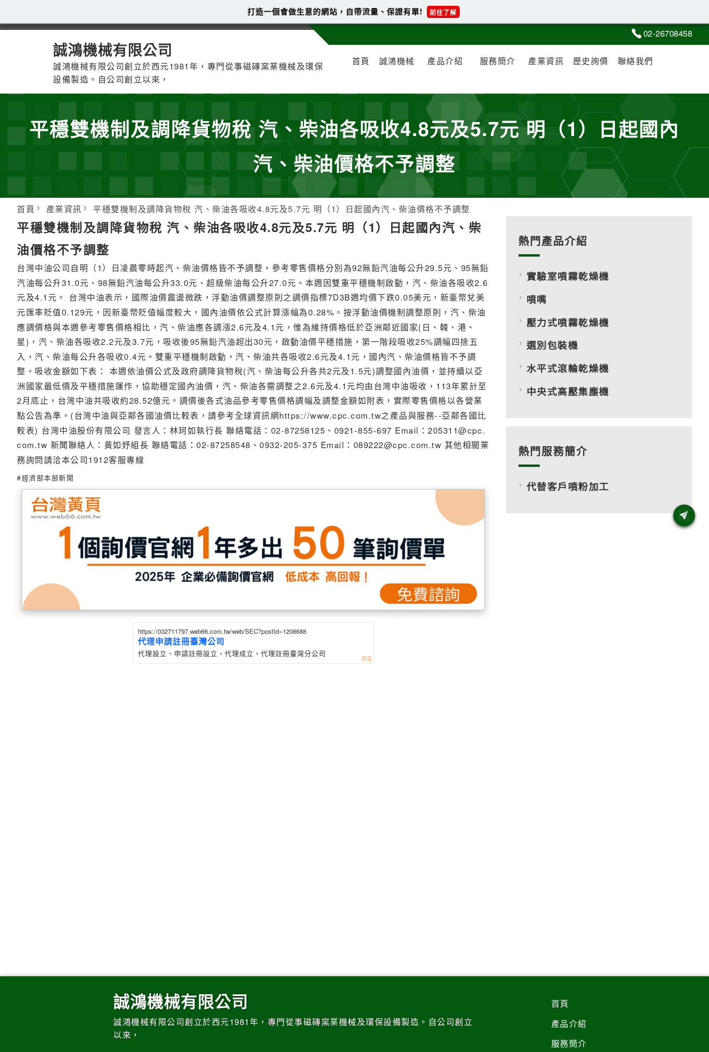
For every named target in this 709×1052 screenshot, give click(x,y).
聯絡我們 (636, 61)
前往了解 (443, 11)
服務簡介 (498, 61)
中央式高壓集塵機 (568, 391)
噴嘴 (537, 299)
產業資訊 (546, 61)
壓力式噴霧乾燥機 (568, 322)
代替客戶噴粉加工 (568, 486)
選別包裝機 (553, 345)
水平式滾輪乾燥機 (568, 368)
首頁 (361, 61)
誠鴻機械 (397, 61)
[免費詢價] (684, 515)
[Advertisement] (599, 607)
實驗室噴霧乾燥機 (568, 276)
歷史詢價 (591, 61)
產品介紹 (445, 61)
